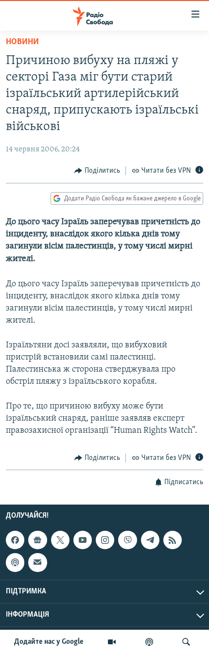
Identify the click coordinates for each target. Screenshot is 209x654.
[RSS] (172, 540)
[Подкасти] (149, 642)
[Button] (97, 170)
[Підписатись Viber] (127, 540)
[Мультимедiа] (111, 642)
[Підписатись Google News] (37, 540)
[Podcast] (15, 562)
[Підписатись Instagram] (105, 540)
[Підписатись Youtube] (82, 540)
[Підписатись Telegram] (150, 540)
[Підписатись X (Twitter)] (60, 540)
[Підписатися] (37, 562)
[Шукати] (186, 642)
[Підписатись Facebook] (15, 540)
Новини (22, 42)
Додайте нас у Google (49, 642)
